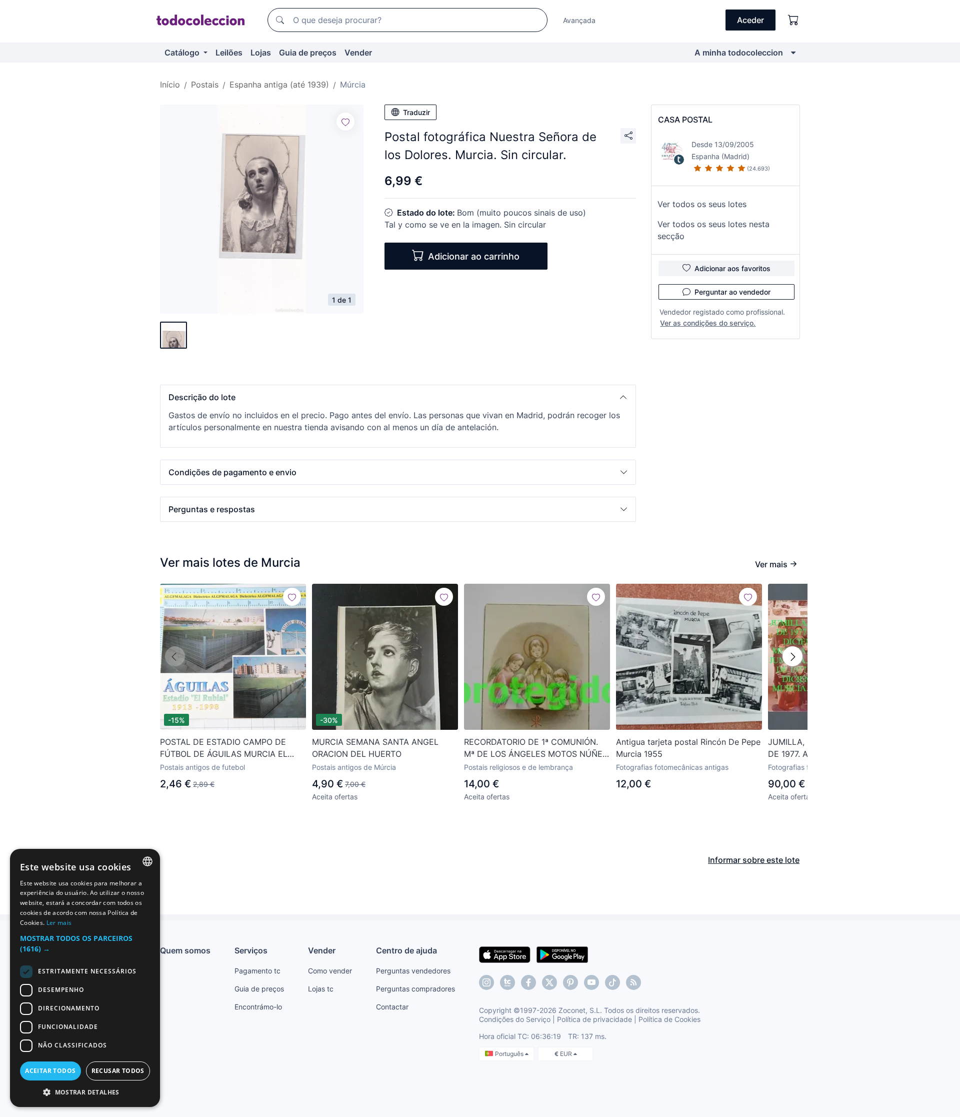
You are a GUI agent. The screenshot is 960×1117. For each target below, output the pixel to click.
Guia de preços (307, 53)
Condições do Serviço (514, 1019)
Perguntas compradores (415, 988)
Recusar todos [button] (118, 1070)
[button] (398, 397)
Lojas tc (321, 988)
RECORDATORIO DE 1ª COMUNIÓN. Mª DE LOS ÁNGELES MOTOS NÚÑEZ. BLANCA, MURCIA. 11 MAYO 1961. (537, 748)
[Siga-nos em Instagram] (486, 982)
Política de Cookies (669, 1019)
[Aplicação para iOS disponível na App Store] (504, 954)
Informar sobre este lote (754, 860)
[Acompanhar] (345, 122)
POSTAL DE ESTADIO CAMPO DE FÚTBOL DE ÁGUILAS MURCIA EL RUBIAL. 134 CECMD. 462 (224, 748)
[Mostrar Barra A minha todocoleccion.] (793, 53)
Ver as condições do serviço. (708, 323)
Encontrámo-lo (258, 1006)
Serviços (251, 950)
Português (510, 1053)
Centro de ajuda (406, 950)
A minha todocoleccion (738, 53)
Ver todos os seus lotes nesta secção (714, 230)
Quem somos (185, 950)
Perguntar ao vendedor (732, 292)
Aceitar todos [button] (50, 1070)
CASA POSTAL (685, 120)
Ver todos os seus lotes (702, 204)
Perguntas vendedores (413, 970)
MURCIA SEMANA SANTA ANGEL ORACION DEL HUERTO (375, 748)
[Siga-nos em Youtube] (591, 982)
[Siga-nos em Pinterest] (570, 982)
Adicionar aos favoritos (732, 268)
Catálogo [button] (183, 53)
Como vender (330, 970)
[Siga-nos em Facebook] (528, 982)
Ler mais (59, 922)
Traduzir (416, 112)
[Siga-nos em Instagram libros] (507, 982)
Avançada (579, 20)
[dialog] (85, 978)
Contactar (392, 1006)
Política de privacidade (594, 1019)
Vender (358, 53)
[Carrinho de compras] (794, 20)
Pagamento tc (257, 970)
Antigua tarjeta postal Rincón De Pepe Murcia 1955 (688, 748)
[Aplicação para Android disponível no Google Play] (562, 954)
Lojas (260, 53)
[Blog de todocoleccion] (633, 982)
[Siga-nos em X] (549, 982)
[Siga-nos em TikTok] (612, 982)
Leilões (229, 53)
